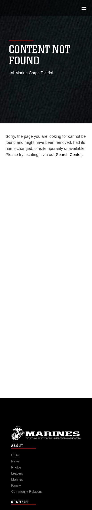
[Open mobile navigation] (84, 7)
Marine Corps (46, 433)
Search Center (69, 154)
